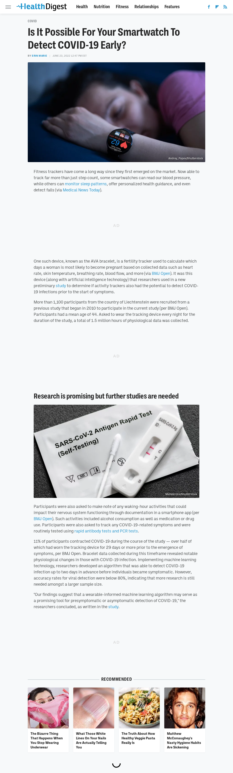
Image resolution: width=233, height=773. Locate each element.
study (61, 285)
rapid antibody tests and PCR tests (106, 530)
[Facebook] (209, 7)
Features (172, 6)
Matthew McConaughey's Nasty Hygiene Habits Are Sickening (184, 740)
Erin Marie (39, 55)
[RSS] (225, 7)
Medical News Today (81, 189)
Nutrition (102, 6)
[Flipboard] (217, 7)
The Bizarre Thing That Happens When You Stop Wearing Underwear (46, 740)
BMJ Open (161, 273)
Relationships (146, 6)
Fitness (122, 6)
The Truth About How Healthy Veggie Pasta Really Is (138, 738)
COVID (32, 21)
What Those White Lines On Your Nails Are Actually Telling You (91, 740)
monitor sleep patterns (86, 183)
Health (82, 6)
